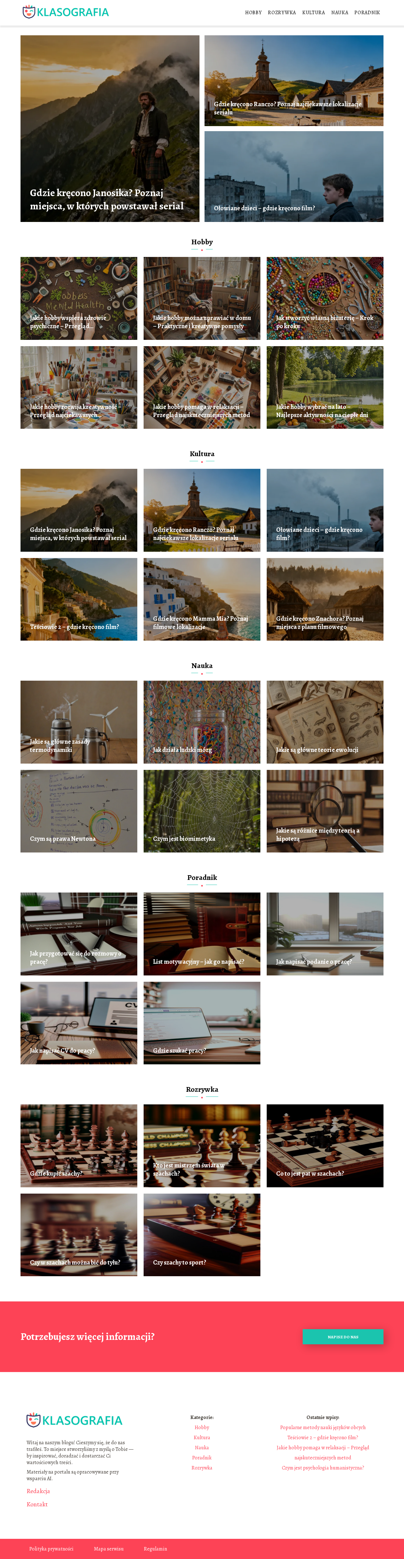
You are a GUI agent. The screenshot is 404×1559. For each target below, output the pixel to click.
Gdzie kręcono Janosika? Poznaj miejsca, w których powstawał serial (106, 199)
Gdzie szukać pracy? (179, 1051)
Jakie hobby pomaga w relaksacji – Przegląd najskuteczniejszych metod (201, 411)
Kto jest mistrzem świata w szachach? (189, 1169)
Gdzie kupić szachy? (56, 1174)
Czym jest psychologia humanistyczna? (323, 1467)
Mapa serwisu (109, 1548)
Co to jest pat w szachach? (310, 1174)
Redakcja (38, 1491)
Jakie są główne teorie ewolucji (317, 750)
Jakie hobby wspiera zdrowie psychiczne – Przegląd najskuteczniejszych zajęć (68, 322)
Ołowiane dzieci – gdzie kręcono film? (264, 208)
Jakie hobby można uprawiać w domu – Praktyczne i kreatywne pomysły (202, 322)
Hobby (253, 12)
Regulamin (155, 1548)
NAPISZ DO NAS (343, 1337)
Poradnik (367, 12)
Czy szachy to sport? (179, 1263)
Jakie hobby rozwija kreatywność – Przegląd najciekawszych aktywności (76, 411)
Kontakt (37, 1504)
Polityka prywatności (51, 1548)
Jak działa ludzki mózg (182, 750)
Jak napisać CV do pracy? (62, 1051)
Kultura (313, 12)
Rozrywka (282, 12)
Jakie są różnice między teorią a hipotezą (317, 835)
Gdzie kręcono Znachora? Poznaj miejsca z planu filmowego (320, 623)
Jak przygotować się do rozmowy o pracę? (76, 958)
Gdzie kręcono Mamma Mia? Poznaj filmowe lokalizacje (200, 623)
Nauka (339, 12)
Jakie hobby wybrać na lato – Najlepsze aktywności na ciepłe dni (322, 411)
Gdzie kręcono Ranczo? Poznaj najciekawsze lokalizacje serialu (288, 108)
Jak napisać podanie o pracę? (314, 962)
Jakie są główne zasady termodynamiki (60, 746)
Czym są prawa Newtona (63, 839)
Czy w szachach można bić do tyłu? (75, 1263)
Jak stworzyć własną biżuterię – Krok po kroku (324, 322)
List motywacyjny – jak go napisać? (198, 962)
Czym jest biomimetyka (184, 839)
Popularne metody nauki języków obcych (323, 1427)
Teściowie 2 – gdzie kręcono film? (74, 627)
